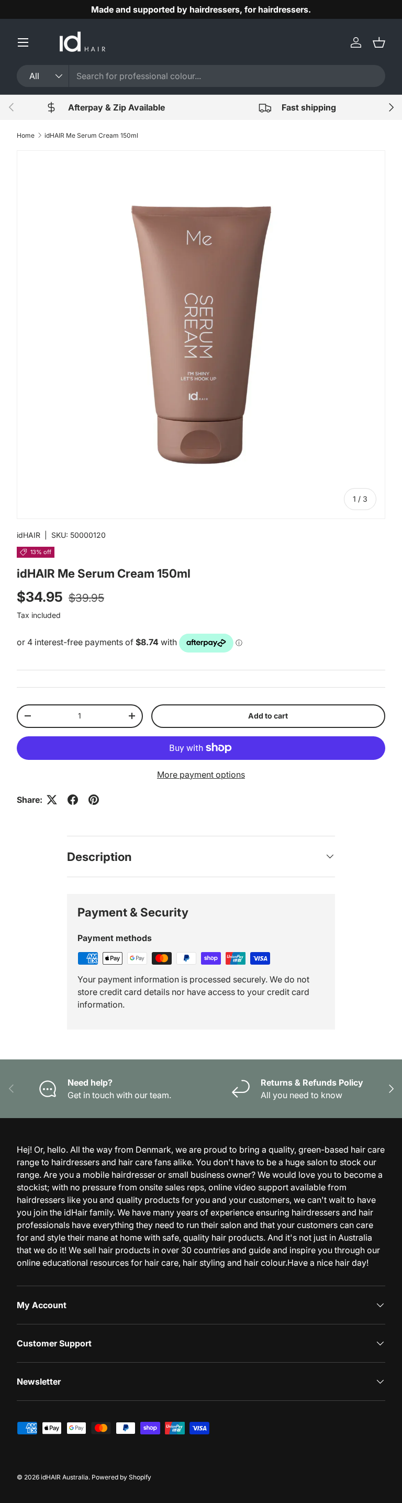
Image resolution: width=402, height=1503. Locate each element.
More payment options (201, 774)
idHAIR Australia (64, 1477)
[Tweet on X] (51, 799)
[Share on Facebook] (72, 799)
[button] (378, 42)
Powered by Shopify (121, 1477)
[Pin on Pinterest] (93, 799)
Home (26, 135)
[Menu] (23, 42)
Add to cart (268, 715)
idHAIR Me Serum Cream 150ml (91, 135)
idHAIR (28, 535)
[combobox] (201, 76)
